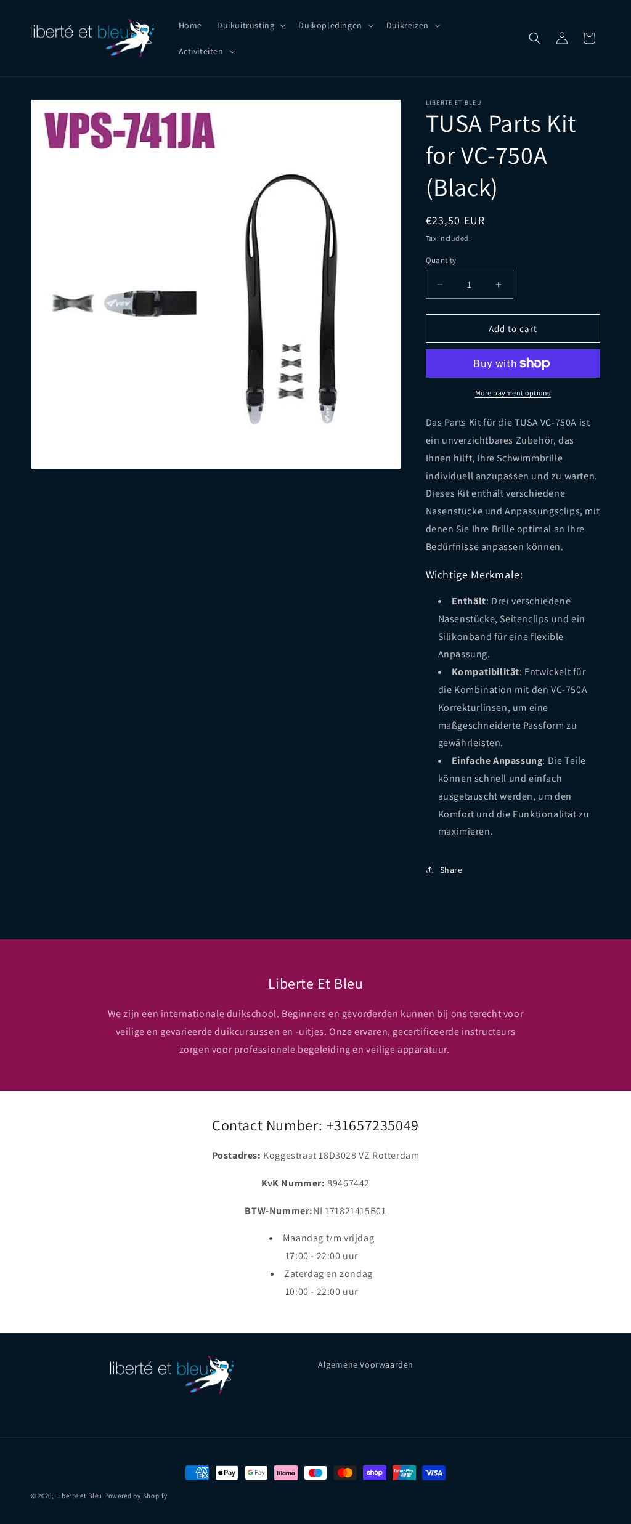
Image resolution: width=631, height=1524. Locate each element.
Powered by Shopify (136, 1495)
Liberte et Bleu (79, 1495)
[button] (250, 25)
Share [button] (451, 869)
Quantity (441, 260)
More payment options (513, 392)
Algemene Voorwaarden (365, 1364)
